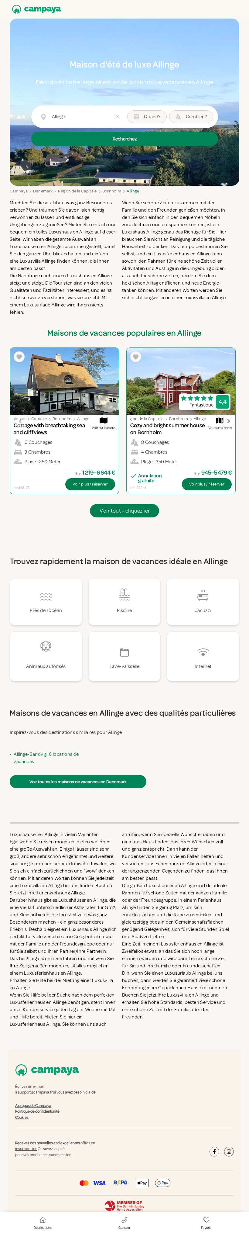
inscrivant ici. (26, 1149)
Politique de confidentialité (37, 1111)
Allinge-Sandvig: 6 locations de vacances (46, 758)
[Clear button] (117, 117)
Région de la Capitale (77, 191)
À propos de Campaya (33, 1105)
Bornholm (111, 191)
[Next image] (228, 421)
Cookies (22, 1117)
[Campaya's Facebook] (214, 1151)
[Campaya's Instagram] (229, 1151)
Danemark (43, 191)
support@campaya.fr (35, 1092)
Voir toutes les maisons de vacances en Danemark (78, 782)
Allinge (133, 191)
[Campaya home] (35, 9)
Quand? (152, 117)
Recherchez (125, 139)
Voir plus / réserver (90, 484)
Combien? (196, 117)
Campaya (19, 191)
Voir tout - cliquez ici (124, 510)
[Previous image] (21, 421)
